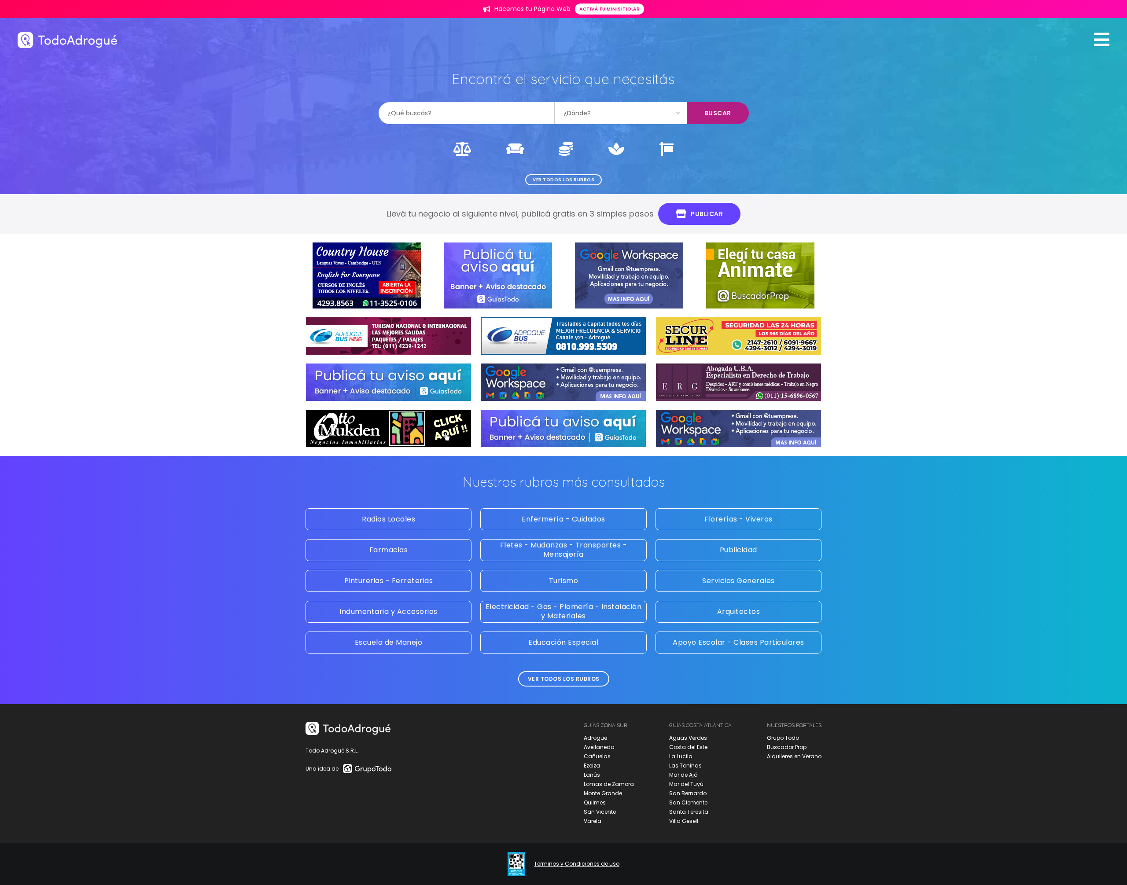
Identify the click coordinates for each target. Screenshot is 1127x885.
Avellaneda (599, 747)
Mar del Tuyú (686, 784)
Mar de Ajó (683, 775)
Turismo (563, 581)
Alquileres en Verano (794, 756)
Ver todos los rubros (563, 179)
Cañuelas (597, 756)
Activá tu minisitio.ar (609, 9)
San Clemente (688, 802)
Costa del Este (688, 747)
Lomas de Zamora (609, 784)
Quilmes (595, 802)
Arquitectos (738, 611)
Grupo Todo (783, 738)
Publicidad (738, 550)
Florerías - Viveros (738, 519)
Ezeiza (592, 765)
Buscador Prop (787, 747)
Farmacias (388, 550)
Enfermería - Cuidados (563, 519)
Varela (592, 821)
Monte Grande (603, 793)
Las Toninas (685, 765)
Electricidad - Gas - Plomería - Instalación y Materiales (564, 611)
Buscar (717, 113)
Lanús (592, 775)
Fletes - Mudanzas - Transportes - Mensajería (563, 549)
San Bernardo (688, 793)
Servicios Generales (738, 581)
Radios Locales (388, 519)
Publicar (707, 213)
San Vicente (600, 811)
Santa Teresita (688, 811)
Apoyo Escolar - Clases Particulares (738, 642)
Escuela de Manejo (389, 642)
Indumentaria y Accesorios (388, 611)
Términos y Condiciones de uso (576, 863)
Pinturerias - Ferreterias (388, 581)
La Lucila (680, 756)
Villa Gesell (683, 821)
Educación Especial (563, 642)
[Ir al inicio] (67, 40)
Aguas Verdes (688, 738)
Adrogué (595, 738)
